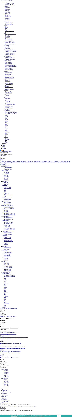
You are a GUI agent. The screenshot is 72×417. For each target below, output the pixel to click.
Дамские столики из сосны (9, 85)
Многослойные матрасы (8, 35)
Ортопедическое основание (6, 272)
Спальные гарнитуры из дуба (9, 3)
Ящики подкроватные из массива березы (11, 112)
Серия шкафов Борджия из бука (8, 221)
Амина (6, 126)
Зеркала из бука (7, 80)
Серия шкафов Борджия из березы (10, 58)
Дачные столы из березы (8, 92)
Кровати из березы (8, 8)
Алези (4, 286)
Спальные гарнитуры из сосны (9, 5)
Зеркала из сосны (6, 245)
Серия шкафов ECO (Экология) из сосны (9, 215)
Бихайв (9, 405)
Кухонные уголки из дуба (7, 269)
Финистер (5, 280)
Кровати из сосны (7, 9)
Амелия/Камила (6, 292)
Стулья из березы (7, 96)
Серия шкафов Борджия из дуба (9, 57)
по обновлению (9, 331)
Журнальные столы (6, 86)
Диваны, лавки (4, 398)
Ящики (3, 402)
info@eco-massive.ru (3, 409)
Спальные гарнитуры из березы (8, 168)
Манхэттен (6, 123)
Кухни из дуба (6, 209)
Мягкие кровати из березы (9, 40)
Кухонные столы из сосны (9, 74)
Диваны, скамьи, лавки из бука (8, 266)
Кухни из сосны (7, 48)
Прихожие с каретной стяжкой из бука (10, 65)
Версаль (5, 295)
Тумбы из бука (7, 19)
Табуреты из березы (6, 263)
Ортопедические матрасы (7, 198)
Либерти (6, 131)
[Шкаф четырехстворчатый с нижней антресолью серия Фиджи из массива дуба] (36, 337)
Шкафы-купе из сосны (8, 63)
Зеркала (6, 32)
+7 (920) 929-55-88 (3, 155)
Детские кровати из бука (7, 186)
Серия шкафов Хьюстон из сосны (10, 55)
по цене (1, 331)
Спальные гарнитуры (7, 2)
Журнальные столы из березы (9, 88)
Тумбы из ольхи (6, 377)
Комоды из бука (7, 15)
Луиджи (5, 298)
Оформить (1, 159)
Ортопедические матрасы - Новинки (10, 34)
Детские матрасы (7, 36)
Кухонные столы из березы (9, 73)
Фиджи (5, 289)
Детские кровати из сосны (9, 24)
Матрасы (5, 33)
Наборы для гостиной (7, 75)
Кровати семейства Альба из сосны (10, 44)
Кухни (5, 192)
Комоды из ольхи (6, 382)
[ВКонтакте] (0, 150)
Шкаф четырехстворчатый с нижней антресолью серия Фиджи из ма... (13, 338)
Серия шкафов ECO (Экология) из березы (11, 51)
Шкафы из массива (6, 10)
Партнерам (3, 145)
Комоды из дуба (7, 14)
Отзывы (26, 406)
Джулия (6, 119)
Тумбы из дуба (7, 18)
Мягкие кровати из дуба (8, 38)
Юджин (6, 121)
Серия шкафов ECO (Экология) (6, 212)
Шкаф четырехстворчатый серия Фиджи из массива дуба (10, 343)
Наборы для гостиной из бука (9, 76)
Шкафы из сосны (7, 13)
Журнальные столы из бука (7, 251)
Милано (6, 133)
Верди (6, 120)
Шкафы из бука (7, 11)
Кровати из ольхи (6, 373)
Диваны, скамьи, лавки (7, 101)
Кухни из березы (7, 47)
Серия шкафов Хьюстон (7, 162)
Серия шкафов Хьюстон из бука (9, 54)
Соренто (6, 128)
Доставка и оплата (11, 406)
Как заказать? (4, 144)
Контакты (3, 147)
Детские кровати (6, 21)
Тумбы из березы (6, 183)
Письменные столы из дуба (9, 68)
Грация (6, 127)
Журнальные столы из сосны (9, 89)
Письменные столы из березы (8, 233)
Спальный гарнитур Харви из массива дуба (8, 334)
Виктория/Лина (7, 132)
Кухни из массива (6, 45)
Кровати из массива (6, 6)
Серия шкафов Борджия (7, 56)
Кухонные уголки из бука (9, 106)
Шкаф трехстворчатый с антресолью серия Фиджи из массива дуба (12, 348)
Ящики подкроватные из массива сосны (11, 113)
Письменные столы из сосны (9, 70)
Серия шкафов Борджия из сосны (10, 59)
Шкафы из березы (7, 12)
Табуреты (5, 97)
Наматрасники (7, 37)
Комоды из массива (21, 161)
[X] (3, 150)
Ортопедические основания (6, 400)
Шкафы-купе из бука (8, 61)
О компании (4, 143)
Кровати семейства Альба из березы (9, 207)
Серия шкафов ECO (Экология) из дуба (9, 213)
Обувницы (5, 195)
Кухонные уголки (7, 139)
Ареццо (6, 115)
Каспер (6, 130)
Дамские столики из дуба (9, 83)
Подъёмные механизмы (7, 109)
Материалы (3, 146)
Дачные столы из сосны (8, 93)
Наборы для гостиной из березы (9, 77)
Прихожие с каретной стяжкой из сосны (9, 230)
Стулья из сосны (6, 260)
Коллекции (3, 277)
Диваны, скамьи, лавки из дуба (8, 265)
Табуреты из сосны (8, 100)
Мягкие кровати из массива (44, 161)
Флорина (6, 116)
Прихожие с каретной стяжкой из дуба (10, 64)
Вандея (6, 114)
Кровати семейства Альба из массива (9, 41)
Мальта (6, 124)
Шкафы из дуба (6, 174)
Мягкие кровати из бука (8, 39)
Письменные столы (6, 67)
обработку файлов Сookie (30, 415)
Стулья (6, 30)
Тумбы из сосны (7, 20)
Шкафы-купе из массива (7, 60)
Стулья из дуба (7, 94)
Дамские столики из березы (8, 248)
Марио (6, 135)
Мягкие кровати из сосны (7, 204)
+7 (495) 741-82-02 (3, 153)
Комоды (6, 27)
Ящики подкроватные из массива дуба (9, 274)
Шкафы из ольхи (6, 386)
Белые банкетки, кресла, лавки (9, 31)
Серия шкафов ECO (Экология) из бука (10, 50)
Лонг (6, 136)
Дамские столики (6, 82)
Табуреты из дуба (7, 98)
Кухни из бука (6, 210)
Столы (6, 140)
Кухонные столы (7, 29)
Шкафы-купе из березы (8, 62)
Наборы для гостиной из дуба (8, 239)
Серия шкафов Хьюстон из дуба (9, 53)
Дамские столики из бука (8, 84)
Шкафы (6, 26)
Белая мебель (5, 25)
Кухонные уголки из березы (9, 107)
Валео (6, 129)
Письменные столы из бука (9, 69)
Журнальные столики (5, 395)
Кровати (6, 138)
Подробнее (1, 312)
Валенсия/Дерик (6, 283)
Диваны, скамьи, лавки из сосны (10, 104)
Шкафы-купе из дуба (7, 224)
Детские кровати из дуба (8, 22)
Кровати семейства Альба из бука (10, 43)
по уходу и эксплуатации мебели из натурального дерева (8, 308)
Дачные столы (6, 90)
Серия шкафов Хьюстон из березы (8, 218)
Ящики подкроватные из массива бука (10, 111)
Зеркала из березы (7, 81)
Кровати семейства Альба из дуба (10, 42)
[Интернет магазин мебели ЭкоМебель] (7, 0)
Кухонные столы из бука (7, 236)
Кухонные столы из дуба (8, 72)
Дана (6, 122)
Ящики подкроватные (7, 110)
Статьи (35, 406)
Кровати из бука (6, 171)
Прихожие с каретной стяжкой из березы (11, 66)
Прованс (6, 134)
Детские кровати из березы (9, 23)
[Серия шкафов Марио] (3, 163)
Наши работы (4, 148)
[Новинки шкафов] (3, 164)
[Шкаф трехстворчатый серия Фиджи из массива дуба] (36, 351)
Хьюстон (6, 117)
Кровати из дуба (7, 7)
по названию (5, 331)
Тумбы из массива (6, 17)
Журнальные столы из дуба (9, 87)
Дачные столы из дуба (7, 254)
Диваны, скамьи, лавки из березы (10, 103)
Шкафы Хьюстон (4, 390)
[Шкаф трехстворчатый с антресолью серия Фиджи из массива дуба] (36, 346)
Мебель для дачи (6, 137)
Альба (6, 118)
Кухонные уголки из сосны (7, 271)
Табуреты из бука (7, 99)
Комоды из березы (8, 16)
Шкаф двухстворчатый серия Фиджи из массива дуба (10, 357)
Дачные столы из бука (8, 91)
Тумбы (6, 28)
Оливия (6, 125)
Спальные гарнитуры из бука (9, 4)
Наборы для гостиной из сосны (9, 78)
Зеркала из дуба (7, 79)
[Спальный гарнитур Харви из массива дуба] (36, 332)
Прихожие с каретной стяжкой (29, 162)
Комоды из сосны (6, 180)
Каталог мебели (2, 406)
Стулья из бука (7, 95)
